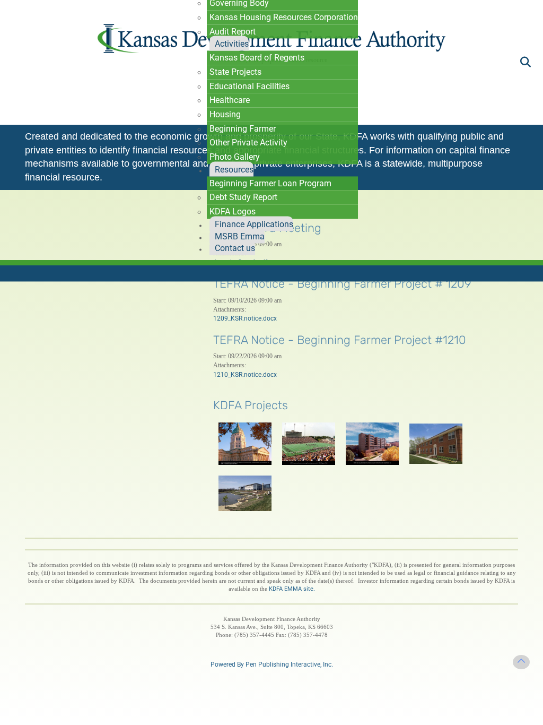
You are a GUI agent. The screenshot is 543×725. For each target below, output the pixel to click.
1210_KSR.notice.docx (245, 374)
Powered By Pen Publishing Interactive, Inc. (272, 664)
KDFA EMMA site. (292, 588)
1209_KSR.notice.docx (245, 318)
